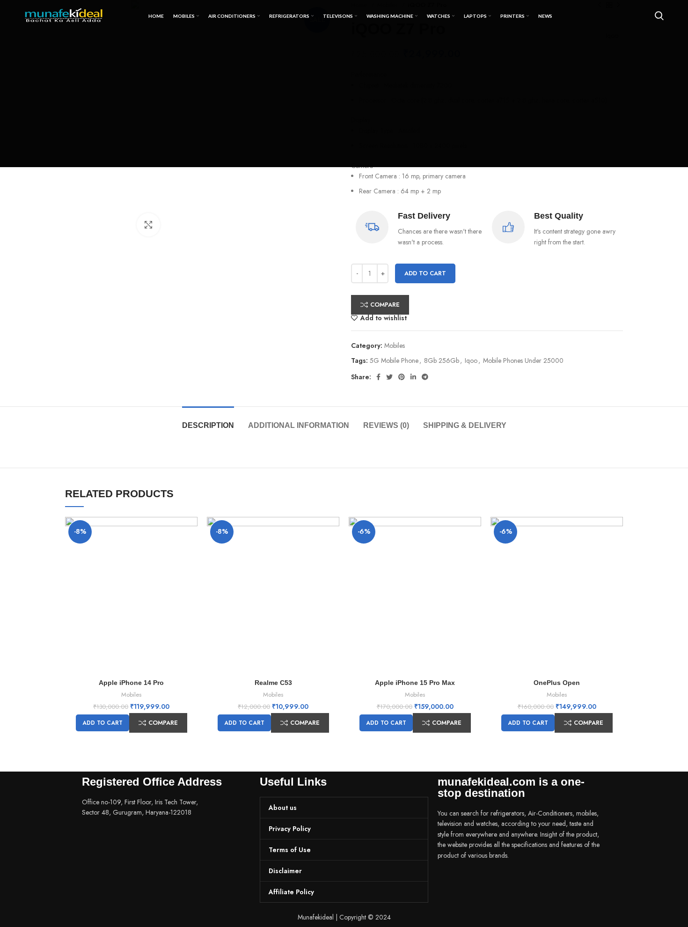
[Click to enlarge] (148, 224)
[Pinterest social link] (401, 377)
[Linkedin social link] (413, 377)
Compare (385, 304)
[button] (102, 722)
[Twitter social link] (389, 377)
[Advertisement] (344, 101)
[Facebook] (449, 881)
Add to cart (425, 273)
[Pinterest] (500, 881)
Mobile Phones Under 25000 (523, 360)
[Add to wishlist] (190, 553)
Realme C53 (273, 682)
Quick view (190, 532)
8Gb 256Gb (441, 360)
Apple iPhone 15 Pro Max (415, 682)
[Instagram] (474, 881)
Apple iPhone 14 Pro (131, 682)
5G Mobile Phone (394, 360)
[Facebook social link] (378, 377)
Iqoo (471, 360)
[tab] (208, 420)
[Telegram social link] (425, 377)
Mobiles (394, 345)
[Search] (659, 16)
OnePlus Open (557, 682)
